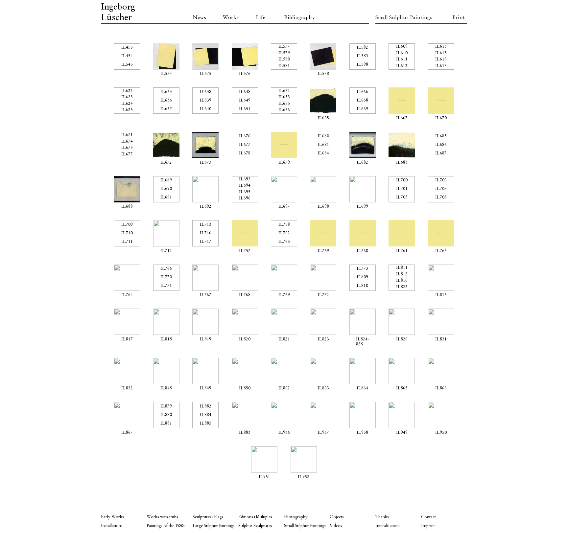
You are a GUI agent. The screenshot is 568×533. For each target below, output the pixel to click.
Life (260, 17)
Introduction (387, 526)
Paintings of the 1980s (166, 526)
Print (458, 17)
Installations (112, 526)
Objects (337, 517)
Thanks (382, 517)
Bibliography (299, 17)
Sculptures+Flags (208, 517)
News (199, 17)
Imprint (428, 526)
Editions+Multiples (255, 517)
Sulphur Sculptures (255, 526)
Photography (296, 517)
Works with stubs (162, 517)
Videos (336, 526)
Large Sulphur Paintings (214, 526)
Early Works (112, 517)
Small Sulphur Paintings (398, 17)
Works (231, 17)
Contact (428, 517)
